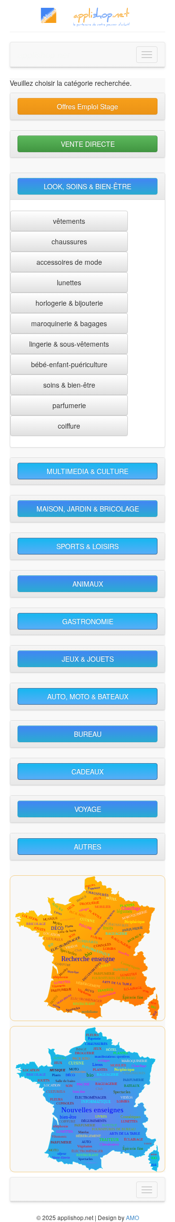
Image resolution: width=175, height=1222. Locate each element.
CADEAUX (87, 771)
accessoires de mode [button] (69, 262)
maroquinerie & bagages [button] (69, 323)
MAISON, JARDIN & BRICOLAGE (87, 508)
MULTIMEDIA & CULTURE (87, 471)
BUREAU (88, 734)
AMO (132, 1217)
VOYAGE (87, 809)
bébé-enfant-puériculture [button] (69, 364)
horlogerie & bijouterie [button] (69, 303)
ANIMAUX (87, 584)
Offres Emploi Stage (87, 106)
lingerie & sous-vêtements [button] (69, 344)
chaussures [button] (69, 241)
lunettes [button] (69, 282)
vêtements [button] (69, 221)
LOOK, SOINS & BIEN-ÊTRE (87, 186)
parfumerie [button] (69, 405)
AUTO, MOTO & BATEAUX (87, 696)
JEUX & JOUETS (88, 659)
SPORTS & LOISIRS (87, 546)
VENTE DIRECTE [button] (88, 144)
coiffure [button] (69, 426)
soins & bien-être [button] (69, 385)
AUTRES (87, 846)
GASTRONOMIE (87, 621)
